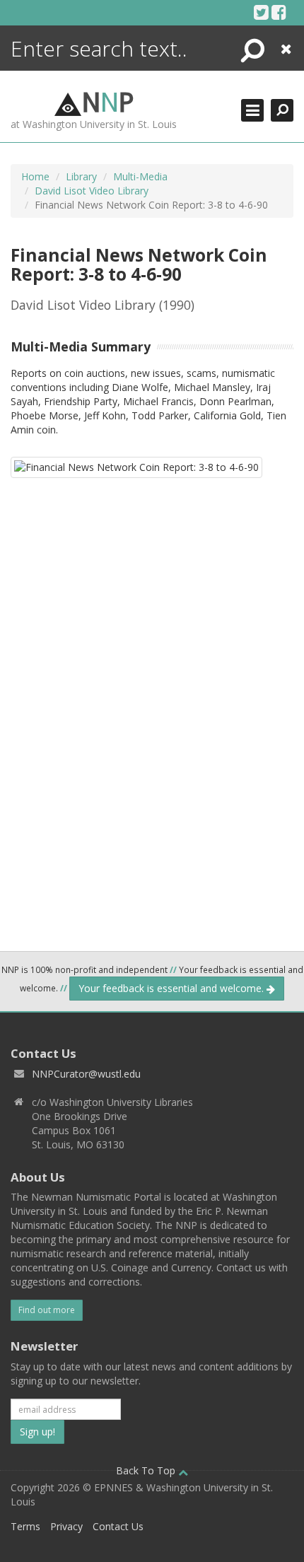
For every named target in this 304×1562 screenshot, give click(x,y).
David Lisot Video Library (91, 190)
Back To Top (147, 1470)
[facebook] (278, 12)
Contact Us (118, 1526)
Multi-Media (140, 176)
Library (81, 176)
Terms (25, 1526)
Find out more (46, 1310)
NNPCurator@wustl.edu (86, 1073)
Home (35, 176)
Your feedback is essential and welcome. (172, 988)
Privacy (66, 1526)
